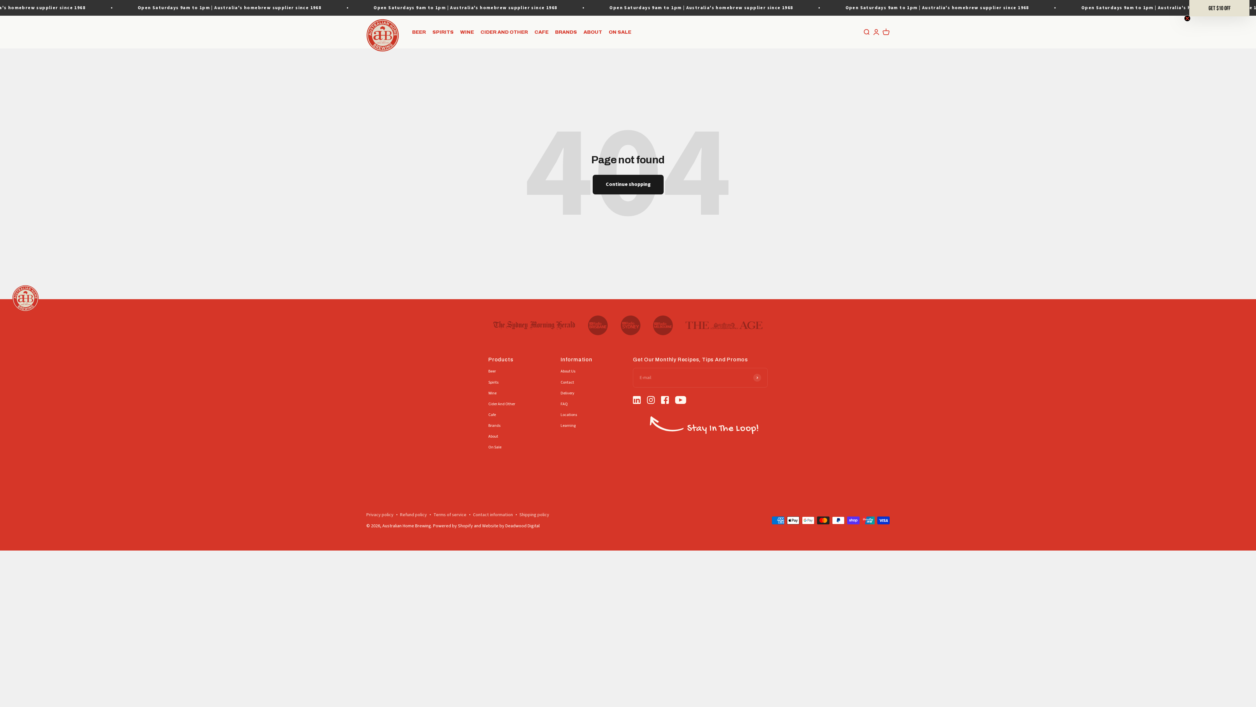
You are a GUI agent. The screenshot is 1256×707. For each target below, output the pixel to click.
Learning (568, 425)
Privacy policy (379, 515)
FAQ (564, 404)
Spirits (443, 32)
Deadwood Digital (522, 526)
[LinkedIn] (637, 401)
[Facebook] (665, 401)
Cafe (541, 32)
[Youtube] (680, 401)
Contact (567, 382)
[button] (1219, 8)
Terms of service (449, 515)
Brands (566, 32)
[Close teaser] (1187, 18)
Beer (419, 32)
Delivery (567, 393)
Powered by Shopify (453, 526)
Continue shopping (628, 184)
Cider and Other (504, 32)
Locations (569, 415)
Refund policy (413, 515)
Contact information (493, 515)
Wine (467, 32)
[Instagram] (651, 401)
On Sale (620, 32)
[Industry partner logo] (534, 325)
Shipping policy (534, 515)
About (593, 32)
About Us (568, 371)
